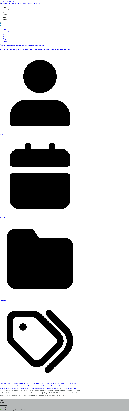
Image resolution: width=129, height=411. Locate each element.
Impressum (3, 407)
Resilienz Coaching (56, 385)
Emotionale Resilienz (18, 383)
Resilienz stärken (25, 388)
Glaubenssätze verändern (53, 383)
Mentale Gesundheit (10, 385)
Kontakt (5, 19)
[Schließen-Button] (0, 25)
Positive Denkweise (29, 385)
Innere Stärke (64, 383)
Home (4, 7)
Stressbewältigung (75, 388)
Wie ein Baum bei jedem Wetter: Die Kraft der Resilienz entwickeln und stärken (35, 50)
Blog (4, 17)
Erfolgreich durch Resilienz (31, 383)
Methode (5, 12)
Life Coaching (7, 9)
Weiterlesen (3, 398)
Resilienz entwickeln (68, 385)
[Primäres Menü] (0, 23)
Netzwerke (20, 385)
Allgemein (3, 300)
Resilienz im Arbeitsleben (13, 388)
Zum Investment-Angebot (7, 1)
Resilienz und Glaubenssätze (38, 388)
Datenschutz (3, 405)
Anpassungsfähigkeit (5, 383)
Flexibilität (43, 383)
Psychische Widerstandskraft (43, 385)
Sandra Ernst (3, 135)
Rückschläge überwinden (53, 388)
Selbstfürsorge (65, 388)
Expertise (5, 14)
